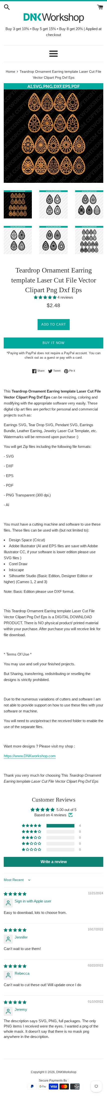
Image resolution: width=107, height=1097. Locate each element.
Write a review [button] (54, 862)
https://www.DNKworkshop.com (30, 756)
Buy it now (53, 343)
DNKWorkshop (66, 1072)
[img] (15, 894)
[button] (45, 297)
